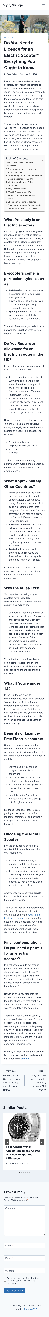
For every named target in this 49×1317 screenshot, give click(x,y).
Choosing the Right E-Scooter (22, 202)
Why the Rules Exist (17, 188)
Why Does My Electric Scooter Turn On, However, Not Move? (38, 1080)
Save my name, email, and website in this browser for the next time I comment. (24, 1281)
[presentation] (24, 1127)
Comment (11, 1208)
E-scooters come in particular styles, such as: (22, 171)
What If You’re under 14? (19, 192)
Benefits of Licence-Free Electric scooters (23, 197)
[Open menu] (43, 5)
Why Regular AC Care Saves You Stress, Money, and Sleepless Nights (11, 1080)
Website (9, 1271)
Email (9, 1258)
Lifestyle (8, 38)
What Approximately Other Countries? (20, 184)
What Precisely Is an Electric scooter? (21, 164)
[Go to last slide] (7, 1142)
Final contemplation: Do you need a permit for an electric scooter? (25, 207)
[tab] (19, 1172)
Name (9, 1245)
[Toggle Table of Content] (39, 159)
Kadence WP (30, 1309)
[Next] (42, 1142)
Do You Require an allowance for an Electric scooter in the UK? (25, 177)
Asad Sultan (12, 74)
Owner (11, 1163)
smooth (25, 1058)
